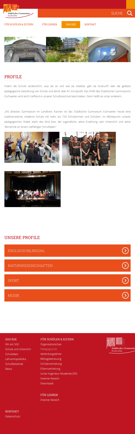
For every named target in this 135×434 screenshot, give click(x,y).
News (8, 369)
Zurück (9, 52)
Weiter (125, 52)
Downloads (46, 383)
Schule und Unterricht (18, 349)
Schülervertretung (51, 364)
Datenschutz (12, 416)
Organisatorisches (50, 344)
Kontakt (12, 411)
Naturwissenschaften (30, 265)
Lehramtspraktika (15, 359)
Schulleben (11, 354)
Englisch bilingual (26, 250)
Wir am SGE (12, 344)
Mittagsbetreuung (50, 359)
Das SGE (11, 339)
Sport (13, 280)
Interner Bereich (49, 378)
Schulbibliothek (14, 364)
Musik (13, 295)
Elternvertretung (50, 368)
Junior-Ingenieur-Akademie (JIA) (58, 373)
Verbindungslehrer (51, 354)
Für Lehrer (49, 395)
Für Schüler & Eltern (57, 339)
